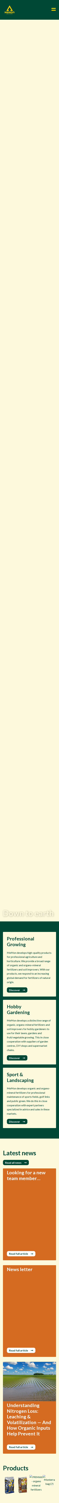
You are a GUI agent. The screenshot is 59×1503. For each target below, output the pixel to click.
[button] (7, 1485)
